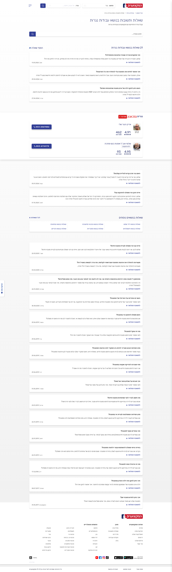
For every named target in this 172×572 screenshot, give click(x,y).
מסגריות (48, 531)
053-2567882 (42, 127)
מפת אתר (139, 569)
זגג (96, 547)
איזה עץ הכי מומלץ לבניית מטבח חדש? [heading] (125, 246)
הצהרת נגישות (113, 569)
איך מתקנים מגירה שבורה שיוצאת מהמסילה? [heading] (122, 55)
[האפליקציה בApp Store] (118, 557)
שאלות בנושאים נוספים (131, 217)
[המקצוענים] (133, 6)
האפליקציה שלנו (137, 534)
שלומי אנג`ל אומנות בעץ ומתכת (118, 144)
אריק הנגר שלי (125, 124)
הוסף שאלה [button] (37, 47)
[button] (33, 557)
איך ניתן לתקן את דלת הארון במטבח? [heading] (125, 481)
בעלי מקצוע (139, 13)
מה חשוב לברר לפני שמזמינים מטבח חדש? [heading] (123, 398)
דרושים (140, 537)
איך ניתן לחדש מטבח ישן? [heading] (130, 497)
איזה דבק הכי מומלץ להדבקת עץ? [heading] (127, 192)
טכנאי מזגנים (69, 541)
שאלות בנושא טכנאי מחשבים (92, 224)
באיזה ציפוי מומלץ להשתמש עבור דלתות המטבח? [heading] (121, 447)
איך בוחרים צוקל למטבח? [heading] (130, 431)
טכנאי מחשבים (69, 544)
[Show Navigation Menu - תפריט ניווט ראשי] (30, 6)
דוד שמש (94, 537)
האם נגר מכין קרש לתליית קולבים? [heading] (126, 173)
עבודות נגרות (130, 13)
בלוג (117, 541)
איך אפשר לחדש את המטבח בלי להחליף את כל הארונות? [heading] (118, 72)
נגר (49, 534)
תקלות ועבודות (113, 537)
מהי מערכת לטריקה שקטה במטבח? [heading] (126, 364)
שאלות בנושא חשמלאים (131, 229)
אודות (141, 528)
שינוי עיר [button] (123, 117)
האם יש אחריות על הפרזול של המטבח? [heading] (125, 298)
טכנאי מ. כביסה (69, 537)
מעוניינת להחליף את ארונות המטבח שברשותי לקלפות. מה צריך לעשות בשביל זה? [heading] (108, 262)
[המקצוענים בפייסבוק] (100, 557)
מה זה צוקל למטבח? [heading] (132, 331)
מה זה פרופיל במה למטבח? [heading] (129, 464)
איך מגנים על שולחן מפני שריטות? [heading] (127, 381)
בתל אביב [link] (132, 116)
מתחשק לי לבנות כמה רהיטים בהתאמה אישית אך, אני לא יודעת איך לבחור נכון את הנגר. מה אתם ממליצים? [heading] (99, 279)
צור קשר (140, 544)
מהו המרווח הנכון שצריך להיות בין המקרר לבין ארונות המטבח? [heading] (116, 348)
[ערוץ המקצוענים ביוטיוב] (97, 557)
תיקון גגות (47, 547)
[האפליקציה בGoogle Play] (128, 557)
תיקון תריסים (46, 550)
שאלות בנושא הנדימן (58, 229)
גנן (96, 534)
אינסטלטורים (93, 531)
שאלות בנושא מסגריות (95, 229)
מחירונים (115, 528)
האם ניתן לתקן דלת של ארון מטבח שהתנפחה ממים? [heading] (120, 88)
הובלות (95, 544)
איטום (95, 528)
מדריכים (115, 534)
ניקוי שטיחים (47, 537)
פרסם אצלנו (139, 541)
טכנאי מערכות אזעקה (67, 547)
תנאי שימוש (127, 569)
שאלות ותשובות (113, 531)
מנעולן (49, 528)
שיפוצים (48, 544)
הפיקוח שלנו (139, 531)
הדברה (95, 541)
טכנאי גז (71, 534)
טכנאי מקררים (69, 550)
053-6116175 (42, 146)
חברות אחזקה (92, 550)
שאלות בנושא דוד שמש (132, 224)
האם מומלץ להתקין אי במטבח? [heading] (128, 315)
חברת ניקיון (70, 528)
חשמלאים (71, 531)
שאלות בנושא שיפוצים (58, 224)
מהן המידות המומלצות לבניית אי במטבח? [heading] (124, 414)
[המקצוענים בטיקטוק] (107, 557)
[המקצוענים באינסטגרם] (104, 557)
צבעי (49, 541)
